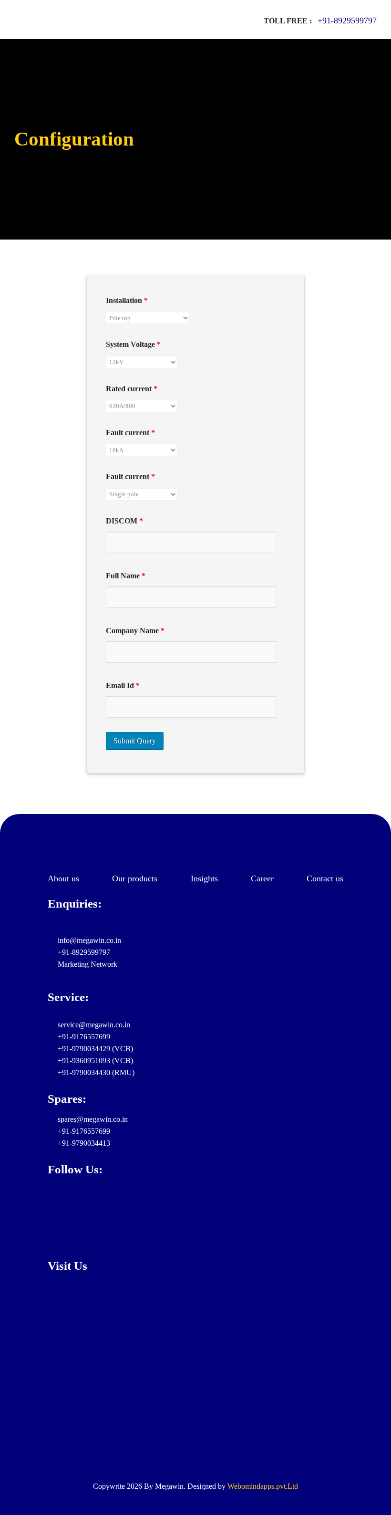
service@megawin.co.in (93, 1025)
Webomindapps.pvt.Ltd (262, 1486)
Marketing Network (86, 964)
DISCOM (124, 521)
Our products (134, 878)
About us (63, 878)
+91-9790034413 (83, 1143)
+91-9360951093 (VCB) (94, 1060)
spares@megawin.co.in (92, 1119)
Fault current (130, 432)
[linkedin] (51, 1202)
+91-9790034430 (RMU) (95, 1072)
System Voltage (133, 344)
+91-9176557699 (83, 1037)
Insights (204, 878)
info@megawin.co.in (88, 940)
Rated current (131, 389)
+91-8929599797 (347, 20)
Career (262, 878)
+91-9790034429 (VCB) (94, 1049)
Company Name (135, 631)
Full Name (125, 576)
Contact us (325, 878)
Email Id (123, 685)
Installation (127, 300)
